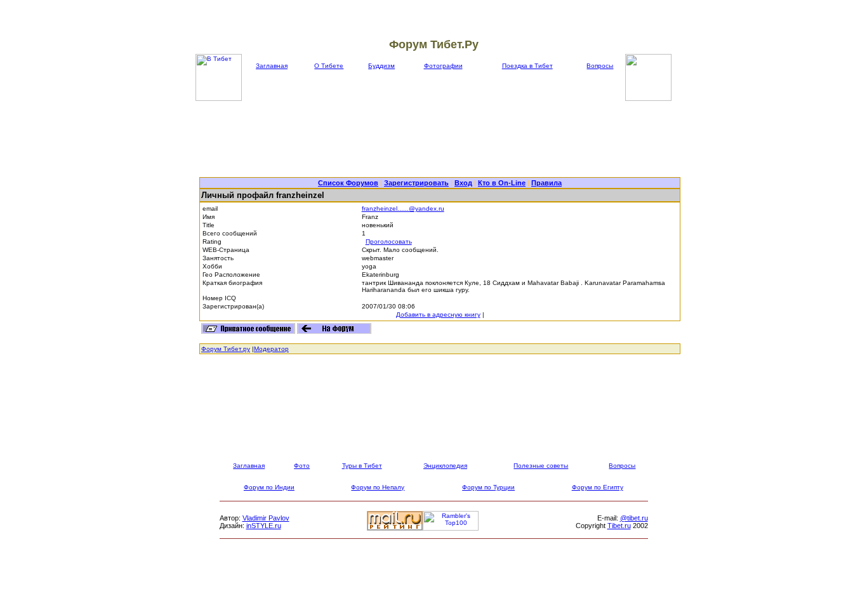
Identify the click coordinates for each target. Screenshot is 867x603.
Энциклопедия (445, 465)
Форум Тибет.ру (225, 348)
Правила (546, 183)
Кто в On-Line (502, 183)
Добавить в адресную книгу (438, 314)
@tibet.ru (634, 518)
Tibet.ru (619, 525)
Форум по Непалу (377, 487)
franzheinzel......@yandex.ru (403, 208)
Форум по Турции (488, 487)
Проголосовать (389, 241)
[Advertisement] (440, 139)
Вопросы (599, 65)
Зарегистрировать (416, 183)
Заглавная (272, 65)
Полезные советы (540, 465)
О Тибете (328, 65)
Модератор (271, 348)
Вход (463, 183)
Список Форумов (348, 183)
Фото (302, 465)
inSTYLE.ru (263, 525)
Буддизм (381, 65)
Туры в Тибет (362, 465)
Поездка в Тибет (527, 65)
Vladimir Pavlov (265, 518)
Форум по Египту (597, 487)
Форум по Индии (269, 487)
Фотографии (443, 65)
